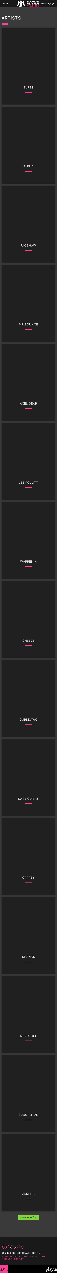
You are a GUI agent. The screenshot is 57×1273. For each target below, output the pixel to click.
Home (5, 1257)
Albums (23, 1257)
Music (13, 1257)
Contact (19, 1259)
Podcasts (34, 1257)
